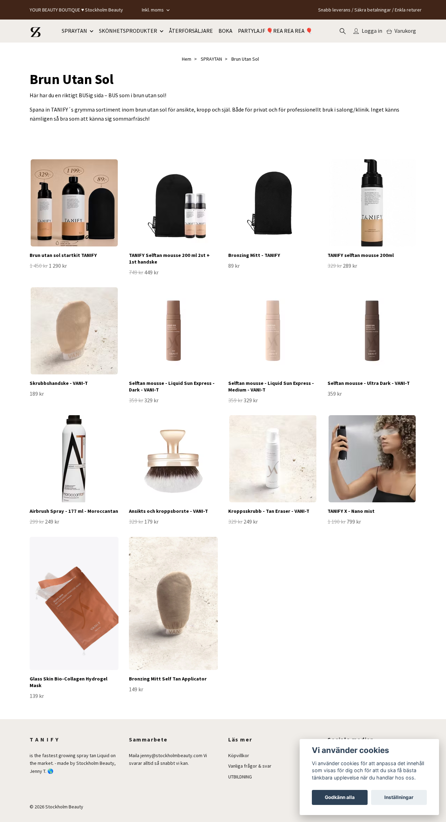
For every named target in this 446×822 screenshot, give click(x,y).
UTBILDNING (240, 777)
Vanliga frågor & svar (249, 766)
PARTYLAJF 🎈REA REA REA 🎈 (275, 30)
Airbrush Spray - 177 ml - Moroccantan (74, 511)
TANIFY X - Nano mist (351, 511)
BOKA (225, 30)
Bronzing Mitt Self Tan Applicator (168, 679)
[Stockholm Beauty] (35, 31)
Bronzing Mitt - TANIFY (254, 255)
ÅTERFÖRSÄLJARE (191, 30)
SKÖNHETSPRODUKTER (128, 30)
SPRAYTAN (74, 30)
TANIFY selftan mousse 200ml (361, 255)
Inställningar (399, 797)
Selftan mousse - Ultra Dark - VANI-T (369, 383)
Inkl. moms (153, 10)
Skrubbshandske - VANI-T (59, 383)
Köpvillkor (238, 755)
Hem (186, 59)
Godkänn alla (340, 797)
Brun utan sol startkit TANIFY (63, 255)
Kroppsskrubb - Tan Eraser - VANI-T (268, 511)
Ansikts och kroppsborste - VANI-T (168, 511)
